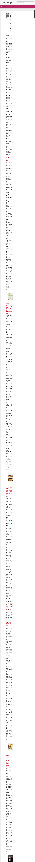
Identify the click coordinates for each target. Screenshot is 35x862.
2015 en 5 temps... (10, 23)
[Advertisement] (21, 38)
